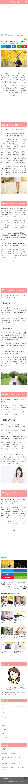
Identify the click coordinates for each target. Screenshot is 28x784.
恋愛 (3, 704)
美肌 (3, 708)
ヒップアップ (5, 721)
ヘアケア (4, 729)
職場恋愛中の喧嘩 (6, 749)
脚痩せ (4, 557)
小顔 (3, 712)
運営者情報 (5, 778)
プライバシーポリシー (13, 778)
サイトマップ (22, 778)
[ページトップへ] (25, 778)
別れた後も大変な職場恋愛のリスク (11, 763)
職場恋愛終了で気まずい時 (8, 753)
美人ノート (13, 781)
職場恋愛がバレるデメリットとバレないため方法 (13, 768)
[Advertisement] (14, 19)
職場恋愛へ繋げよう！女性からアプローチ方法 (13, 758)
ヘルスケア (4, 737)
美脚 (8, 557)
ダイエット (4, 717)
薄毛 (3, 733)
